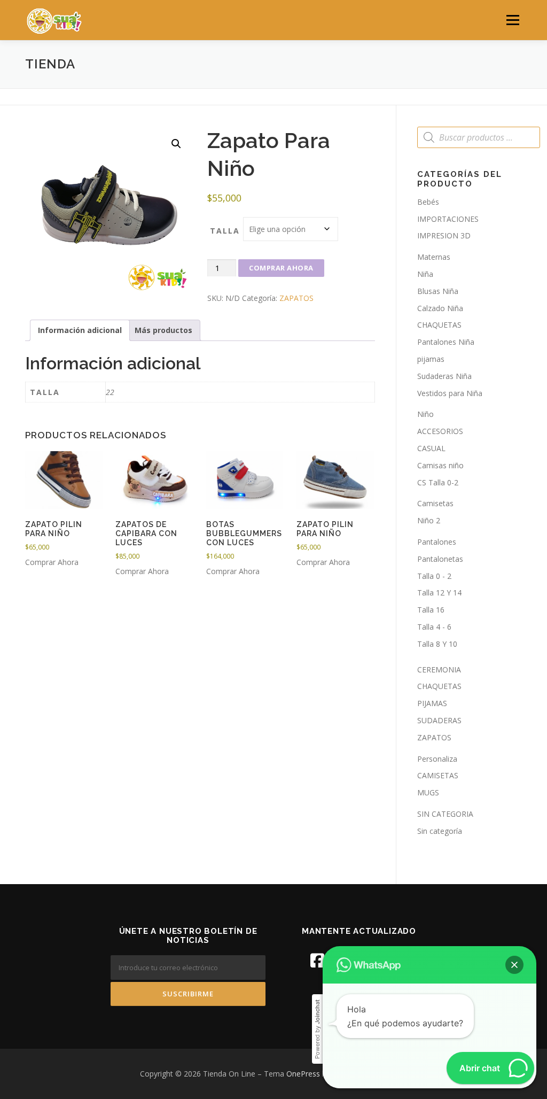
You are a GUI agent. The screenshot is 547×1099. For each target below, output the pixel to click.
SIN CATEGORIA (445, 814)
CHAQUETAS (439, 325)
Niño (425, 414)
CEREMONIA (439, 669)
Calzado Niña (440, 308)
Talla (225, 231)
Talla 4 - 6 (434, 627)
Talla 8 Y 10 (437, 644)
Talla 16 (430, 610)
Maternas (433, 257)
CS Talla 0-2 (437, 482)
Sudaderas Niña (444, 376)
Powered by (317, 1029)
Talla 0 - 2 (434, 576)
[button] (176, 143)
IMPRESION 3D (444, 235)
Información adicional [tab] (80, 330)
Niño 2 (428, 520)
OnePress (303, 1074)
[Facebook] (317, 960)
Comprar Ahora (281, 268)
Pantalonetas (440, 559)
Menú (512, 20)
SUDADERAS (439, 720)
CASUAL (431, 448)
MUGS (428, 792)
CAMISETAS (437, 775)
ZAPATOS (296, 298)
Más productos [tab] (163, 330)
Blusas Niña (437, 291)
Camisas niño (440, 465)
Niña (425, 274)
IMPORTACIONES (448, 219)
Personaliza (437, 759)
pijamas (430, 359)
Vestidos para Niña (449, 393)
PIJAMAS (432, 703)
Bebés (428, 202)
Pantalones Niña (445, 342)
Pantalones (436, 542)
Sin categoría (439, 831)
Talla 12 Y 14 (439, 592)
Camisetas (435, 503)
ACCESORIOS (440, 431)
